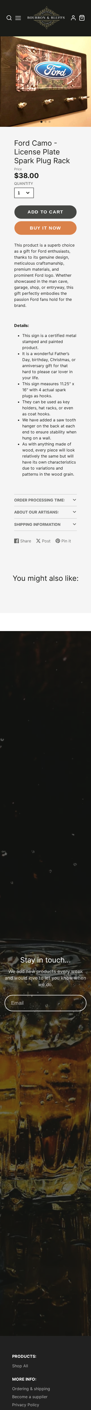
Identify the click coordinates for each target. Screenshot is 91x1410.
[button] (41, 122)
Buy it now (45, 228)
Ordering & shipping (31, 1388)
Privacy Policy (25, 1404)
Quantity (23, 183)
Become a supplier (30, 1396)
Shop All (20, 1365)
